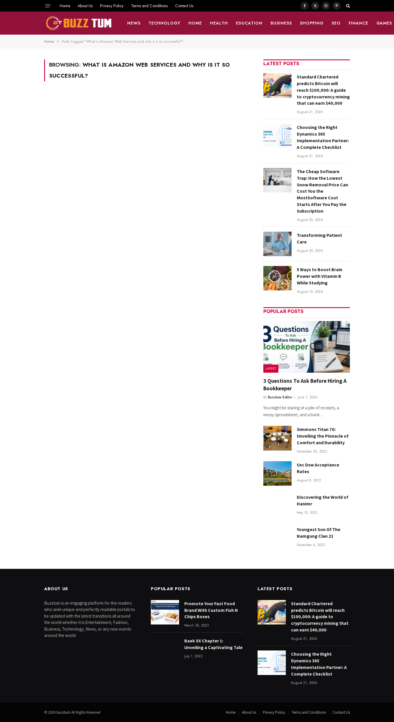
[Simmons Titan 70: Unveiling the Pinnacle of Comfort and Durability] (277, 438)
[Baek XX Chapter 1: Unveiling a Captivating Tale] (165, 649)
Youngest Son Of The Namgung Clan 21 (318, 532)
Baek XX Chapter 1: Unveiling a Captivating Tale (213, 644)
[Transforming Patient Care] (277, 244)
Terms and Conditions (149, 6)
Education (249, 23)
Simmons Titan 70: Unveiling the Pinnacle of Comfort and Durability (322, 436)
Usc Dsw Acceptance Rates (318, 468)
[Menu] (47, 6)
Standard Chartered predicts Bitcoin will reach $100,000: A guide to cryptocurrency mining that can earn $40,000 (323, 90)
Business (281, 23)
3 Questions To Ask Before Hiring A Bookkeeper (304, 384)
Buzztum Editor (280, 397)
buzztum (64, 712)
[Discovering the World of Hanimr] (277, 506)
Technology (165, 23)
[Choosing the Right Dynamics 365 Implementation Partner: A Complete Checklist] (277, 136)
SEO (336, 23)
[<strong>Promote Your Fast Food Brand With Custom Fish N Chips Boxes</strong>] (165, 612)
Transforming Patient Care (319, 238)
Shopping (312, 23)
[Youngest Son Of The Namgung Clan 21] (277, 538)
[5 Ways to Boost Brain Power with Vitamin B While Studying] (277, 278)
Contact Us (184, 6)
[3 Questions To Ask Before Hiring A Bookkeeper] (306, 347)
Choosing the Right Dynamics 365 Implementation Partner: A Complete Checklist (323, 137)
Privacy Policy (111, 6)
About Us (85, 6)
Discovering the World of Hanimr (322, 500)
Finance (358, 23)
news (133, 23)
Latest (271, 368)
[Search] (347, 6)
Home (65, 6)
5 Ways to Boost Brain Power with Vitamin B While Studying (319, 276)
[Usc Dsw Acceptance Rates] (277, 473)
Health (219, 23)
